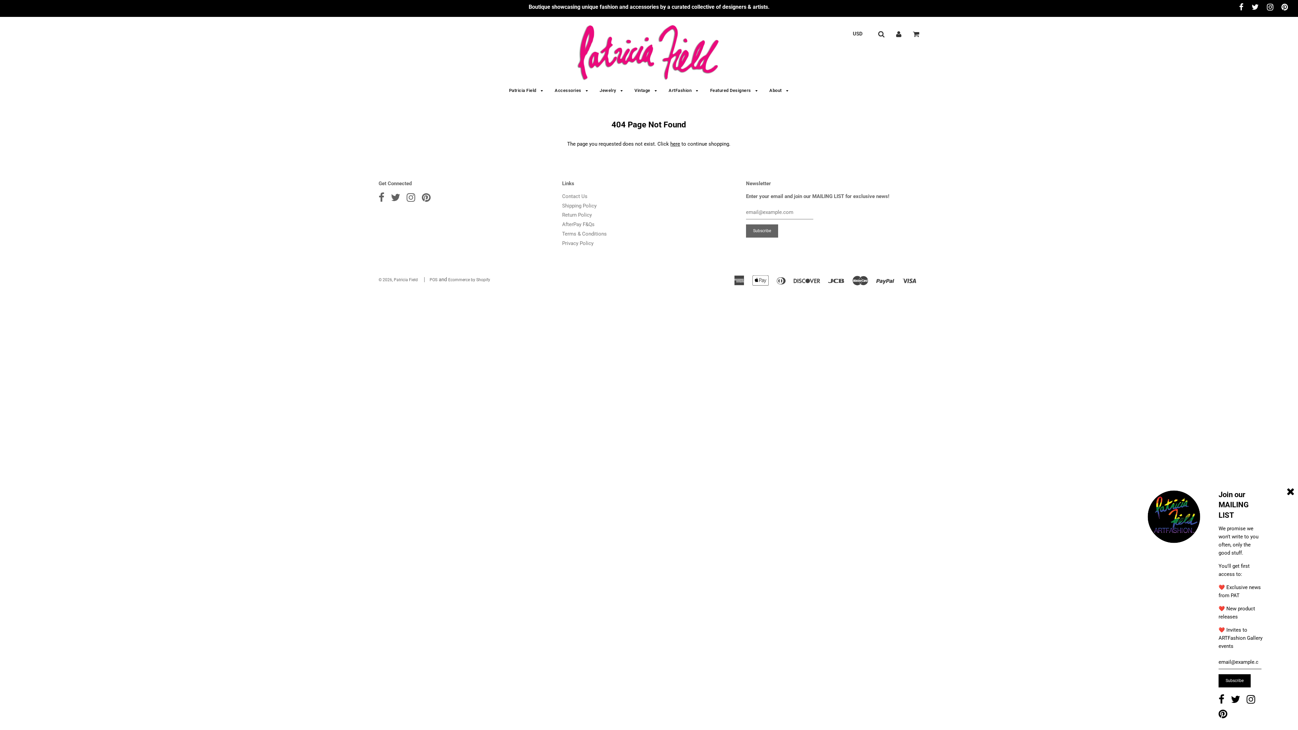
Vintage (642, 90)
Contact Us (574, 196)
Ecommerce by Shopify (469, 279)
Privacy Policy (578, 243)
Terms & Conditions (584, 234)
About (776, 90)
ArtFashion (681, 90)
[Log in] (899, 34)
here (675, 144)
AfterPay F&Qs (578, 224)
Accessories (568, 90)
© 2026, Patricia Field (398, 279)
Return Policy (577, 215)
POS (433, 279)
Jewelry (608, 90)
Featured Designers (731, 90)
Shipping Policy (579, 206)
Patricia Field (523, 90)
